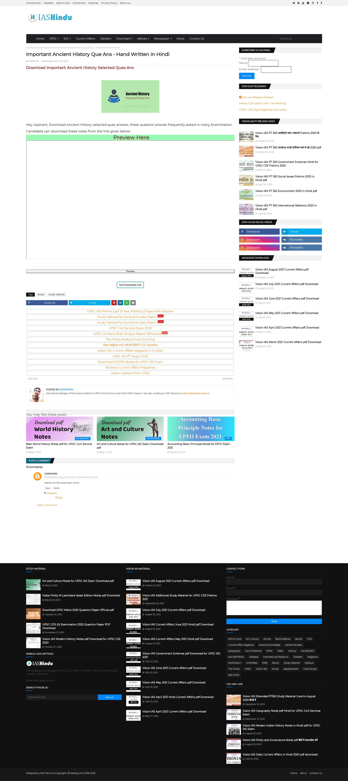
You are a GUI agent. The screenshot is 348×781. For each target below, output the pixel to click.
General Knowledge (269, 645)
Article (267, 639)
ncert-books (310, 668)
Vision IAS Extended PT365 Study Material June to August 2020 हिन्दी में (279, 698)
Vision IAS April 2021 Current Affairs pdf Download (287, 327)
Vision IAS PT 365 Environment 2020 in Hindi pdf (286, 191)
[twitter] (294, 3)
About (303, 773)
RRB (264, 662)
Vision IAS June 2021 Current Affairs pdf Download (287, 298)
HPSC (269, 651)
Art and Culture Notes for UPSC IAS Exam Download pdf (78, 581)
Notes (180, 38)
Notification (234, 662)
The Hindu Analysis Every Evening (130, 339)
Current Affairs (85, 38)
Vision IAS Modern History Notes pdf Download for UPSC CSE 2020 (81, 640)
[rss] (298, 3)
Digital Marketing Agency (195, 393)
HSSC (280, 651)
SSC (66, 38)
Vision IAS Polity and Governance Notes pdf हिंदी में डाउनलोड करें (280, 740)
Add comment (47, 505)
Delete (56, 488)
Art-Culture (252, 639)
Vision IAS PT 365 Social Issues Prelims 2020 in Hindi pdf (284, 178)
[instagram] (313, 3)
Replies (52, 493)
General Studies (293, 645)
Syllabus (309, 662)
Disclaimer (79, 2)
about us (125, 2)
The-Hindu (234, 668)
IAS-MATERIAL (236, 656)
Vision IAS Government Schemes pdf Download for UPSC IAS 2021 (181, 655)
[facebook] (317, 3)
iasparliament (290, 668)
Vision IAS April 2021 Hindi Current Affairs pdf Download (178, 697)
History (292, 651)
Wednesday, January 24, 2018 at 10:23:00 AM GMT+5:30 (72, 477)
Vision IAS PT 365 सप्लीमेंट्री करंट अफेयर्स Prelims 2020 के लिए (287, 134)
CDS (309, 639)
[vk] (301, 240)
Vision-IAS (261, 668)
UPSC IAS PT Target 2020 (130, 356)
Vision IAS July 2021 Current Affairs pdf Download (286, 284)
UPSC (53, 38)
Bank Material (283, 639)
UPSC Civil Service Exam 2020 (130, 328)
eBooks (142, 38)
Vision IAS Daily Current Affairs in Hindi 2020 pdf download (280, 754)
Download (123, 38)
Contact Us (196, 38)
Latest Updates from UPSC (130, 373)
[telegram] (308, 3)
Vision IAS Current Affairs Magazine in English (130, 350)
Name (243, 63)
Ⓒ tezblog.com (75, 773)
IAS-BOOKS (307, 651)
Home (40, 38)
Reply (47, 488)
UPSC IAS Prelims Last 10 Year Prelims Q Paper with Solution (130, 311)
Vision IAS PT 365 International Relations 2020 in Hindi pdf (286, 207)
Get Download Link (130, 284)
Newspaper (161, 38)
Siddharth (34, 60)
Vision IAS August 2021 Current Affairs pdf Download (281, 271)
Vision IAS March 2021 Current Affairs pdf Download (288, 342)
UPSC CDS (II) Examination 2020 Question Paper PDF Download (76, 626)
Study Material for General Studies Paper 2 (130, 322)
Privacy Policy (109, 2)
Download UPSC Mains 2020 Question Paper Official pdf (78, 610)
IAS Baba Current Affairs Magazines (130, 367)
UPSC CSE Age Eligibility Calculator (263, 109)
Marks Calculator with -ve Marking (262, 103)
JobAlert (49, 2)
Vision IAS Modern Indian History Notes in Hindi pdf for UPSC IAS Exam (281, 727)
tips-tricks (233, 674)
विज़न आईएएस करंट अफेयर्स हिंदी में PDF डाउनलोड (130, 345)
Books (298, 639)
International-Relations (275, 656)
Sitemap (93, 2)
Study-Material (44, 47)
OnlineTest (251, 662)
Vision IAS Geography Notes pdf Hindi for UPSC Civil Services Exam (281, 712)
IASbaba (253, 656)
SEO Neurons (47, 773)
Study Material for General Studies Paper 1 (130, 317)
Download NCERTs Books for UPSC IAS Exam (130, 362)
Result (275, 662)
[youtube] (303, 3)
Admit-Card (234, 639)
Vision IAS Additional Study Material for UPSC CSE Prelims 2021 (179, 597)
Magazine (312, 656)
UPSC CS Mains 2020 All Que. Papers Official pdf (130, 334)
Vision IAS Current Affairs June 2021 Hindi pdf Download (178, 624)
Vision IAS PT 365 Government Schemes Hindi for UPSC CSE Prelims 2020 (286, 163)
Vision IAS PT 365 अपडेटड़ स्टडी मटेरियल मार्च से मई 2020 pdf (288, 147)
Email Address (249, 69)
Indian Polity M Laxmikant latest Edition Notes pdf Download (81, 595)
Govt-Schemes (253, 651)
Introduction (33, 2)
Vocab (275, 668)
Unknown (50, 473)
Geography (234, 651)
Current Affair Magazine (241, 645)
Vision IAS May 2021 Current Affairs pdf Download (286, 313)
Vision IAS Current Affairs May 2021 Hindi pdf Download (177, 639)
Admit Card (63, 2)
